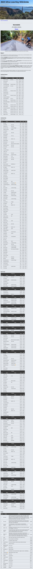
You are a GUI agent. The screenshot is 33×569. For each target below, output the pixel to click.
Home (1, 20)
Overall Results (5, 20)
